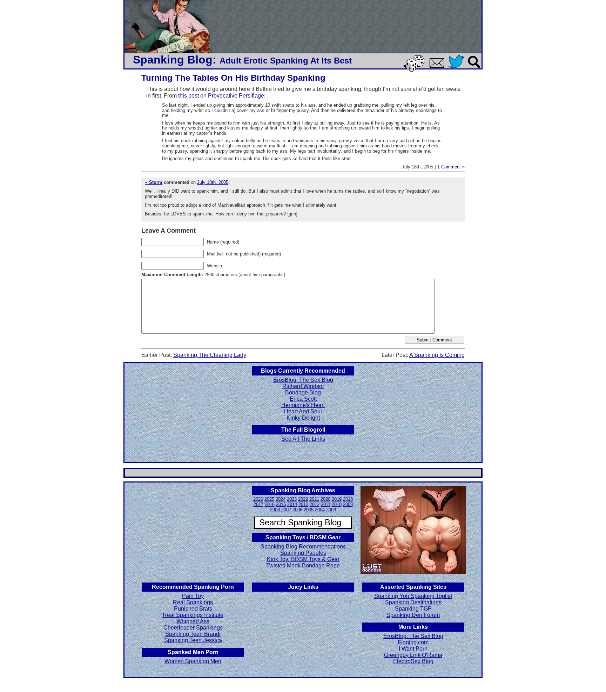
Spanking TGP (413, 609)
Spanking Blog (173, 59)
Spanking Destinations (413, 602)
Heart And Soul (303, 411)
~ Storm (153, 182)
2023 (292, 499)
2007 (286, 509)
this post (188, 96)
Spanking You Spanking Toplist (413, 596)
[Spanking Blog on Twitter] (458, 69)
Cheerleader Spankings (193, 628)
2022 (303, 499)
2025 (269, 499)
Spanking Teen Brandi (193, 634)
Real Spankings (193, 602)
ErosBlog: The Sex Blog (303, 380)
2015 (281, 504)
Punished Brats (193, 609)
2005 (309, 509)
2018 (348, 499)
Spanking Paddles (303, 553)
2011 (325, 504)
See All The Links (303, 439)
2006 (297, 509)
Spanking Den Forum (413, 615)
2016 (270, 504)
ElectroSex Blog (413, 661)
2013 (303, 504)
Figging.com (413, 642)
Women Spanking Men (192, 661)
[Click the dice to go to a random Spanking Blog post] (415, 70)
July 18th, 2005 (212, 182)
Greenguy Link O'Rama (413, 655)
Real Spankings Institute (193, 615)
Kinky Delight (303, 418)
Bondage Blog (303, 392)
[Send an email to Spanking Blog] (438, 66)
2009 (348, 504)
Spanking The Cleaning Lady (209, 355)
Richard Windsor (303, 386)
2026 (258, 499)
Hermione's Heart (303, 405)
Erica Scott (303, 399)
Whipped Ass (192, 621)
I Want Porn (413, 649)
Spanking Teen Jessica (193, 640)
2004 (320, 509)
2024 (280, 499)
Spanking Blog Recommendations (303, 547)
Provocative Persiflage (236, 96)
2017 (258, 504)
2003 (331, 509)
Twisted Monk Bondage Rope (303, 565)
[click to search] (474, 69)
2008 (275, 509)
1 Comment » (451, 166)
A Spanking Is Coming (437, 355)
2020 (325, 499)
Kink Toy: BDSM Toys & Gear (303, 559)
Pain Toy (193, 596)
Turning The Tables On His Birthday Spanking (233, 77)
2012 (314, 504)
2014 (292, 504)
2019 (337, 499)
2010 (337, 504)
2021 (314, 499)
